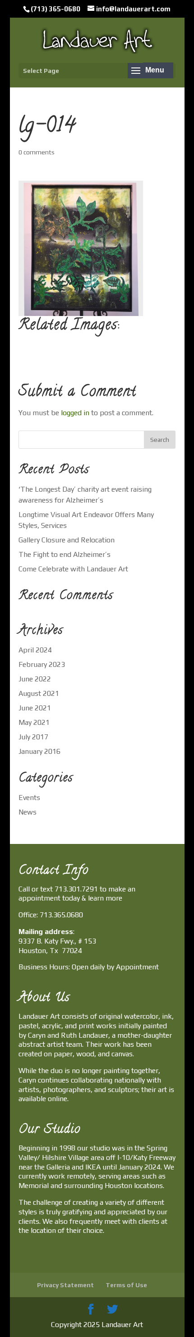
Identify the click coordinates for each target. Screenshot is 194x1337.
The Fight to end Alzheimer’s (64, 554)
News (27, 812)
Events (29, 797)
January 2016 (39, 751)
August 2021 (38, 693)
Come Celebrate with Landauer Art (73, 569)
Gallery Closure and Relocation (66, 540)
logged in (75, 412)
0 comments (36, 152)
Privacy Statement (65, 1285)
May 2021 (34, 722)
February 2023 (41, 664)
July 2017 (33, 737)
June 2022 (34, 679)
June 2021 (34, 708)
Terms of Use (126, 1285)
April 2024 (35, 650)
